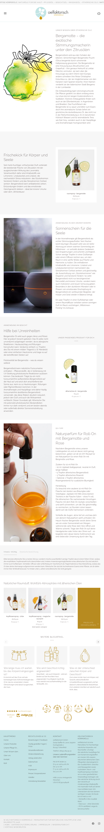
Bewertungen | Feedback (37, 740)
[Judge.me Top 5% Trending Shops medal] (68, 717)
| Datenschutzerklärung (24, 825)
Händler (31, 777)
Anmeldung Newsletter (37, 781)
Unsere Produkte (10, 744)
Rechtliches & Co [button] (37, 736)
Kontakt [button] (57, 736)
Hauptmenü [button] (10, 736)
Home (6, 740)
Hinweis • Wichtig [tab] (10, 552)
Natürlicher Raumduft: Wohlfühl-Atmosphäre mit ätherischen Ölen (43, 583)
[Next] (98, 642)
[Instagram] (99, 823)
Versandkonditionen (35, 750)
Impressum (32, 769)
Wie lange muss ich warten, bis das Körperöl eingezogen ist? (18, 671)
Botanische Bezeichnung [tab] (29, 552)
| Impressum (44, 825)
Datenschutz (33, 762)
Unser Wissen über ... (11, 752)
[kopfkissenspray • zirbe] (15, 600)
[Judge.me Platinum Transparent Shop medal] (47, 709)
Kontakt (6, 759)
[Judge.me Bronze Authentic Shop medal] (78, 709)
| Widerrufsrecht (60, 825)
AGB (30, 766)
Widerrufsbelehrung (36, 754)
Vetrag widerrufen (35, 758)
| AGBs (7, 825)
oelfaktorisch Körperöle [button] (85, 737)
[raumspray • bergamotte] (76, 169)
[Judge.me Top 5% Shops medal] (89, 709)
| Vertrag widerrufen (15, 827)
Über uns (7, 755)
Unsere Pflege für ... (11, 748)
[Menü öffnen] (7, 13)
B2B (5, 763)
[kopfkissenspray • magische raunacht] (39, 600)
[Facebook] (93, 823)
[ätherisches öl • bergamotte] (76, 367)
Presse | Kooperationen (37, 773)
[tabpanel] (52, 564)
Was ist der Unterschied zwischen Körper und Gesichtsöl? (82, 671)
